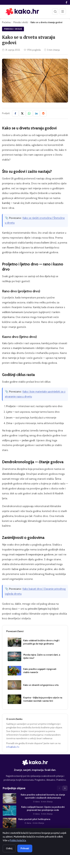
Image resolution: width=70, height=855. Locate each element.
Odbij (9, 848)
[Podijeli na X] (22, 113)
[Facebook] (66, 2)
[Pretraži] (55, 11)
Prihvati (25, 848)
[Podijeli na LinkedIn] (36, 113)
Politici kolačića (18, 840)
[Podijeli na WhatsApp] (29, 113)
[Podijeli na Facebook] (15, 113)
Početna (6, 22)
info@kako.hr (12, 746)
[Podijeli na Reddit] (43, 113)
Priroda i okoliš (20, 22)
